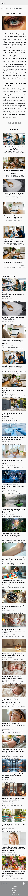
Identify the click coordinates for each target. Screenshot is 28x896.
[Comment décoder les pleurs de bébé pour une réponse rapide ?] (14, 668)
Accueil (2, 8)
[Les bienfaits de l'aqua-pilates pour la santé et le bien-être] (14, 815)
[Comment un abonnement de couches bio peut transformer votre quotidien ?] (14, 620)
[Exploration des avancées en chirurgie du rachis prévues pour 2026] (14, 476)
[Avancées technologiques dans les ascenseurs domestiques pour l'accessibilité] (14, 765)
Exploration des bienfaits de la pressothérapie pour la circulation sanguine (13, 751)
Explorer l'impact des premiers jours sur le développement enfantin (13, 581)
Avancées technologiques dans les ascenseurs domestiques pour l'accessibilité (13, 775)
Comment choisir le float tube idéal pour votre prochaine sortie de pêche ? (13, 510)
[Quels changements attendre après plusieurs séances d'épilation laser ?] (14, 549)
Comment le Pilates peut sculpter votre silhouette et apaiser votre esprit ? (13, 462)
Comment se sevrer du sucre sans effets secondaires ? (14, 194)
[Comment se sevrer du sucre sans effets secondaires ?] (14, 185)
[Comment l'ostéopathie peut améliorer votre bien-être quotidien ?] (14, 715)
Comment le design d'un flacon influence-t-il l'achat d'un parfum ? (13, 654)
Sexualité (14, 890)
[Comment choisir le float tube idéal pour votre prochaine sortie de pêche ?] (14, 500)
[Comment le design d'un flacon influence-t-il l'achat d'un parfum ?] (14, 645)
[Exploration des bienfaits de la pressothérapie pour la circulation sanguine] (14, 741)
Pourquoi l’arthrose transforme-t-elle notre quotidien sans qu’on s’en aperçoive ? (14, 172)
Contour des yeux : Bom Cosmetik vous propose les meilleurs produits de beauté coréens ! (13, 848)
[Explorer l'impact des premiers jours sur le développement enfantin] (14, 572)
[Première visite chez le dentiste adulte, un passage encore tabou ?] (14, 232)
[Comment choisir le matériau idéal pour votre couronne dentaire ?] (14, 429)
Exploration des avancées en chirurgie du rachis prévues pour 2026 (13, 486)
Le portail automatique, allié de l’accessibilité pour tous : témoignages (12, 414)
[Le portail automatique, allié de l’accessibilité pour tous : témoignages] (14, 404)
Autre (7, 8)
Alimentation (14, 886)
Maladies (14, 888)
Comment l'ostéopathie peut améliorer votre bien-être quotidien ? (13, 725)
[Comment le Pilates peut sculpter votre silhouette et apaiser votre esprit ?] (14, 451)
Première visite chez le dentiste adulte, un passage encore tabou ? (14, 240)
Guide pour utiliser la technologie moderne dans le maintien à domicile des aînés (13, 800)
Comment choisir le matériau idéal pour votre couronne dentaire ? (13, 438)
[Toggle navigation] (3, 2)
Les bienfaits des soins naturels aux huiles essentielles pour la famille (13, 872)
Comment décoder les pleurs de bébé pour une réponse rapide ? (12, 677)
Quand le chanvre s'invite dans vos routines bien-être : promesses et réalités (14, 262)
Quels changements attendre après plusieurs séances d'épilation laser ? (14, 559)
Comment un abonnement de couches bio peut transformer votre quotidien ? (13, 631)
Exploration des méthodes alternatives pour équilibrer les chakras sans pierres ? (12, 535)
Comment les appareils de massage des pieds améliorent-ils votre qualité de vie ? (13, 606)
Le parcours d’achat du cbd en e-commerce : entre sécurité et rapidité (14, 217)
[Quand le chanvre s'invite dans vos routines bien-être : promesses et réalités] (14, 253)
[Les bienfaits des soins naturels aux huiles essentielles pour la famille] (14, 863)
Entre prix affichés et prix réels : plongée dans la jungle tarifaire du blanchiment (14, 148)
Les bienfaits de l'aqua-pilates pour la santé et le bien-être (13, 825)
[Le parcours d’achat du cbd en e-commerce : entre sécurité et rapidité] (14, 208)
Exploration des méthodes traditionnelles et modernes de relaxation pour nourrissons (12, 700)
